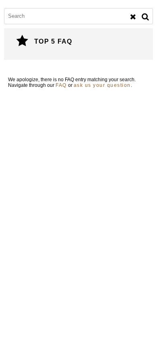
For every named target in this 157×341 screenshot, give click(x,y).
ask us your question (102, 85)
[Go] (145, 17)
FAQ (61, 85)
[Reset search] (133, 17)
